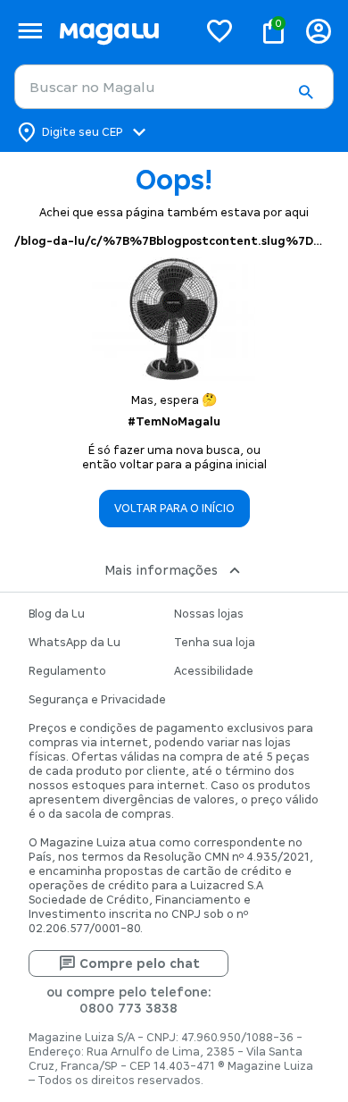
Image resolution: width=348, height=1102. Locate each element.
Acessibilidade (213, 671)
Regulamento (67, 671)
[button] (305, 92)
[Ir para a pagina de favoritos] (219, 30)
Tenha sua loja (214, 642)
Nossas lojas (209, 614)
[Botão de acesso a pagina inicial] (121, 30)
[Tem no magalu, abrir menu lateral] (30, 30)
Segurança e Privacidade (97, 700)
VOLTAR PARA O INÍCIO (174, 508)
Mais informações (161, 570)
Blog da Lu (57, 614)
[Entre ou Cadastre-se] (318, 30)
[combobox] (174, 86)
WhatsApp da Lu (74, 642)
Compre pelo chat (139, 963)
